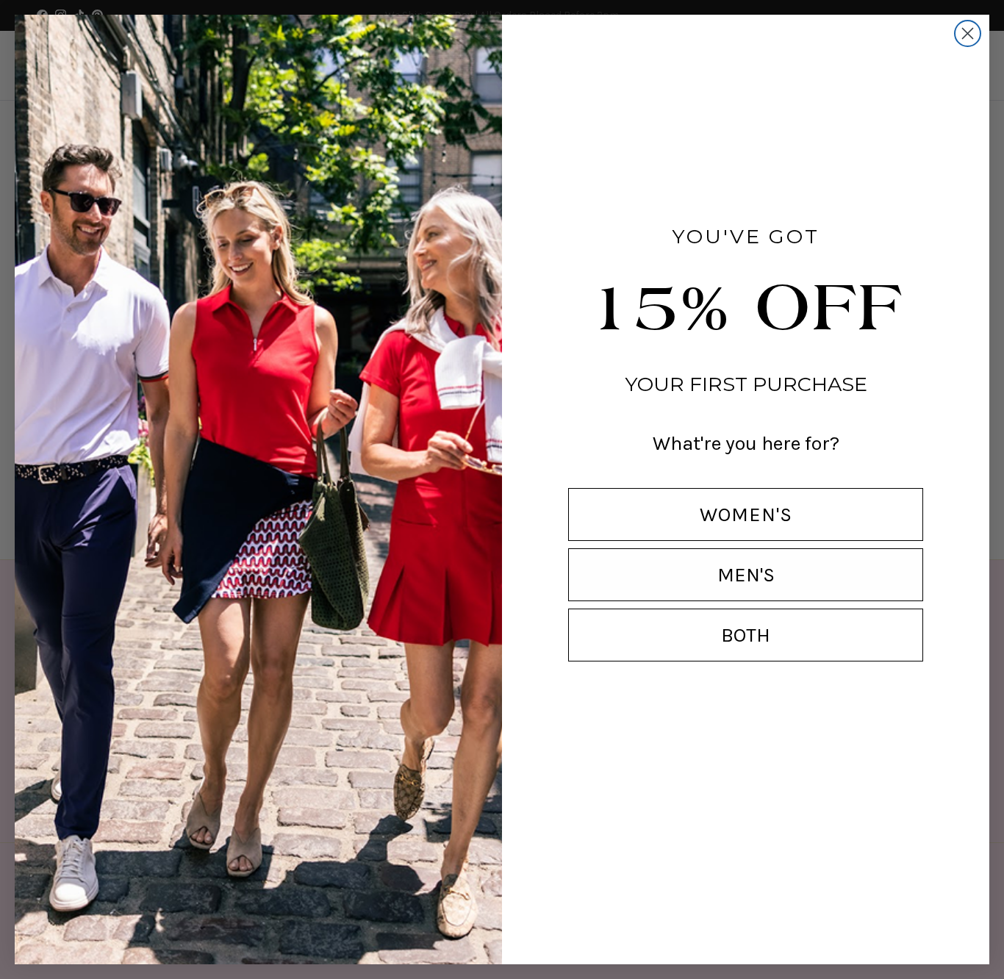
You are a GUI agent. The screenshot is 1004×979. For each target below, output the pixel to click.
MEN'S (746, 575)
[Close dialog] (967, 33)
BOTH (745, 635)
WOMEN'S (746, 514)
